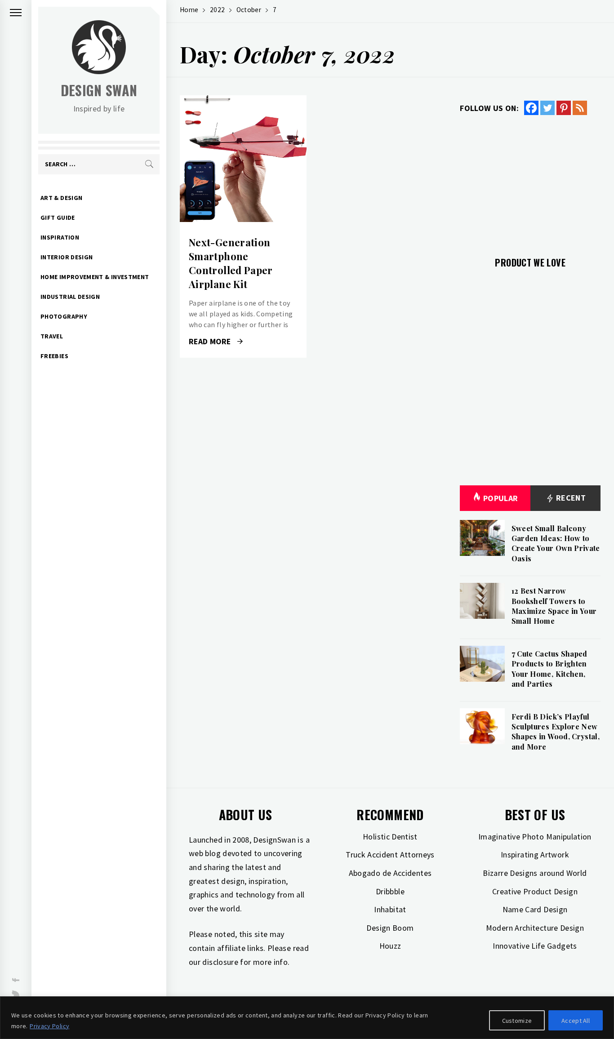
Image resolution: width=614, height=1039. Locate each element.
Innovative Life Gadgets (535, 946)
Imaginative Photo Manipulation (535, 836)
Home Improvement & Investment (94, 277)
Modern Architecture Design (535, 928)
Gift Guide (57, 217)
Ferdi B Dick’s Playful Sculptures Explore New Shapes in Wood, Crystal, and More (556, 731)
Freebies (54, 356)
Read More (242, 158)
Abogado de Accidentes (390, 873)
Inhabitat (390, 909)
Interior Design (66, 257)
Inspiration (59, 237)
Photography (63, 316)
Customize (517, 1021)
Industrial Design (70, 297)
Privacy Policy (49, 1026)
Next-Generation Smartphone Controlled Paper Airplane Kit (231, 262)
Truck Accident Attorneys (390, 854)
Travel (51, 336)
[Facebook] (531, 108)
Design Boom (390, 928)
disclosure (220, 962)
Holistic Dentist (390, 836)
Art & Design (61, 198)
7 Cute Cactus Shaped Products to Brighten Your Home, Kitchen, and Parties (549, 668)
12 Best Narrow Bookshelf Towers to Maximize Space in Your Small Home (554, 606)
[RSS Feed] (580, 108)
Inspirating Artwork (535, 854)
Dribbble (390, 891)
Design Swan (99, 90)
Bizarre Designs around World (535, 873)
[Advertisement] (530, 180)
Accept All (575, 1021)
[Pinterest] (563, 108)
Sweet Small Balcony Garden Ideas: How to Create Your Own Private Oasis (556, 543)
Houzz (390, 946)
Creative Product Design (535, 891)
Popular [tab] (500, 498)
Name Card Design (535, 909)
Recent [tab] (570, 498)
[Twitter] (547, 108)
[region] (307, 1017)
